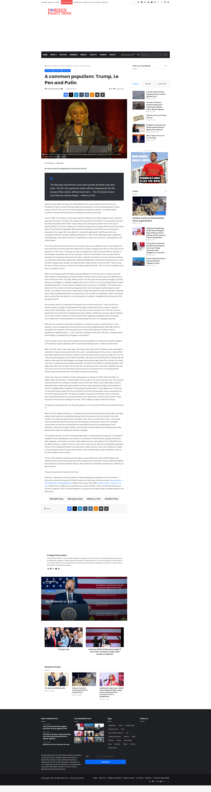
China (120, 725)
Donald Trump (57, 499)
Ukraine (132, 744)
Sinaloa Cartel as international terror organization (80, 690)
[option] (84, 599)
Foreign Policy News (52, 89)
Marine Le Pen (94, 499)
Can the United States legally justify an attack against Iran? (155, 94)
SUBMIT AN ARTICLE (115, 778)
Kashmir (126, 736)
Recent (148, 84)
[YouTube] (56, 568)
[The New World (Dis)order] (57, 679)
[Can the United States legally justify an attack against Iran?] (139, 95)
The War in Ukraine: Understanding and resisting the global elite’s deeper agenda (155, 105)
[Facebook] (66, 95)
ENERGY (83, 55)
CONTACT (148, 778)
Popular (136, 84)
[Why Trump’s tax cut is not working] (139, 138)
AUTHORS (139, 778)
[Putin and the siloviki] (89, 739)
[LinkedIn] (76, 95)
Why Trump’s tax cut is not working (155, 136)
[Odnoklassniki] (92, 95)
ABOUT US (102, 778)
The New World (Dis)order (55, 688)
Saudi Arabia (128, 740)
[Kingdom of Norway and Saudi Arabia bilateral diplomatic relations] (139, 128)
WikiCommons (54, 156)
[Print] (102, 95)
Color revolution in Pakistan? (83, 2)
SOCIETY (93, 55)
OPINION (103, 55)
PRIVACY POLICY (129, 778)
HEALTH (112, 55)
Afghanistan (112, 725)
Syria (110, 744)
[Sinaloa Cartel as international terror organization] (84, 679)
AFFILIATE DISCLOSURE (161, 778)
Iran (127, 733)
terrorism (117, 744)
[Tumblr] (81, 95)
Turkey (125, 744)
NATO (134, 736)
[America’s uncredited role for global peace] (99, 727)
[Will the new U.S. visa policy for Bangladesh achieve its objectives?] (99, 739)
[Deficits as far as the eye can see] (139, 118)
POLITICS (63, 55)
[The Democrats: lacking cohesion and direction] (79, 740)
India (122, 729)
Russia (119, 740)
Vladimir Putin (112, 499)
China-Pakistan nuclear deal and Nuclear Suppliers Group (156, 260)
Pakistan (111, 740)
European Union (76, 499)
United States (112, 748)
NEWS (53, 55)
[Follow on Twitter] (60, 89)
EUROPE (54, 66)
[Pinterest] (58, 568)
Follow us (144, 718)
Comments (162, 84)
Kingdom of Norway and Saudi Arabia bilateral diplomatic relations (156, 127)
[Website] (48, 568)
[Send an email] (62, 89)
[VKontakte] (87, 95)
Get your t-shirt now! (149, 150)
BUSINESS (73, 55)
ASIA (48, 591)
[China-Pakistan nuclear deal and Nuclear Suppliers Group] (139, 261)
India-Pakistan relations (115, 733)
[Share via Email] (97, 95)
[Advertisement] (105, 35)
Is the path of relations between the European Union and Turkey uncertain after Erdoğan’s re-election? (155, 248)
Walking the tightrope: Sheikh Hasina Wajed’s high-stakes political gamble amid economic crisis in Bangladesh (111, 692)
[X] (71, 95)
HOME (95, 778)
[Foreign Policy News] (57, 11)
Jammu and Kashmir (114, 736)
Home (45, 55)
